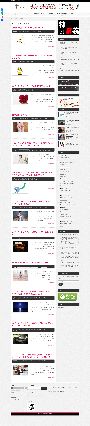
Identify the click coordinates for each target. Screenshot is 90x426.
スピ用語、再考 (62, 155)
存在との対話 (62, 164)
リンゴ (40, 150)
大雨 (28, 179)
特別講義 (12, 392)
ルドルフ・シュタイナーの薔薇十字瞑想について (31, 86)
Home (11, 18)
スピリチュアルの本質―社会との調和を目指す (68, 55)
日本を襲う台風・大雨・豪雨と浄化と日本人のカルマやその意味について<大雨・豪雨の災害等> (32, 173)
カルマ (15, 179)
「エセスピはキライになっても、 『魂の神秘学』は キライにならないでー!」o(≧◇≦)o (32, 144)
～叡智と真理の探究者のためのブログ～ (47, 413)
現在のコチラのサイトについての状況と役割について (69, 42)
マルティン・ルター (34, 150)
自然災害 (21, 179)
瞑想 (15, 90)
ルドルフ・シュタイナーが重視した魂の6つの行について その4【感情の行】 (32, 324)
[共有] (1, 19)
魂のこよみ (63, 207)
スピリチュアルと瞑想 (64, 157)
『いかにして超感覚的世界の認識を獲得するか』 (69, 204)
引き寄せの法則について (65, 223)
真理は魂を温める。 (20, 115)
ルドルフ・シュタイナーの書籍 (66, 211)
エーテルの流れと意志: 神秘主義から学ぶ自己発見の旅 (69, 59)
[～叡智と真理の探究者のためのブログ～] (20, 8)
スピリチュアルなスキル (64, 190)
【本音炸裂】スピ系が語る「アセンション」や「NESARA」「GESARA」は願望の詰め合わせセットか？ (69, 47)
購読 (60, 284)
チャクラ (18, 267)
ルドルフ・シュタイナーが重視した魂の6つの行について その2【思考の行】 (32, 203)
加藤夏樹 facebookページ (53, 391)
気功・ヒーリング (64, 195)
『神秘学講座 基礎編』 (64, 214)
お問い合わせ (13, 397)
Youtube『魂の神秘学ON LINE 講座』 (66, 162)
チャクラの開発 (23, 267)
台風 (18, 179)
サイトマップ (13, 394)
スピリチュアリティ (34, 267)
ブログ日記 (27, 118)
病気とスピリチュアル (64, 171)
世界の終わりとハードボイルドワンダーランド (22, 150)
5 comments (41, 31)
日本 (26, 179)
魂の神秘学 (36, 118)
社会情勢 (62, 178)
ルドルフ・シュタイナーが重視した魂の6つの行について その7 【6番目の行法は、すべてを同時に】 (32, 356)
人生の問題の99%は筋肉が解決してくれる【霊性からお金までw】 (33, 57)
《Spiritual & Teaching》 (53, 387)
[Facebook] (1, 8)
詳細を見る (50, 46)
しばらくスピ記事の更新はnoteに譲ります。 (67, 66)
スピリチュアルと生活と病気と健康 (67, 183)
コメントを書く (30, 61)
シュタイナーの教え (34, 207)
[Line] (1, 14)
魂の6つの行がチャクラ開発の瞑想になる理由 (30, 262)
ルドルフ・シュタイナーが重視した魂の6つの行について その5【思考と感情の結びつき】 (32, 293)
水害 (24, 179)
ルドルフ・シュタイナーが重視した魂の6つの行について (32, 233)
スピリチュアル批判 (42, 297)
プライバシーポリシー (15, 399)
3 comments (36, 90)
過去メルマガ (22, 31)
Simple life (63, 176)
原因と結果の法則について (65, 221)
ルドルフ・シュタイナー (29, 89)
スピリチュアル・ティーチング (29, 178)
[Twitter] (1, 11)
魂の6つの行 (28, 267)
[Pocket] (1, 17)
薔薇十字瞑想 (28, 90)
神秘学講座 (62, 169)
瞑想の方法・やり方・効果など (30, 31)
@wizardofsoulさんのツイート (63, 307)
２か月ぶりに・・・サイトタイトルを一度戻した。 (69, 63)
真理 (33, 118)
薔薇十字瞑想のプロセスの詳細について (27, 28)
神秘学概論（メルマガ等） (64, 216)
